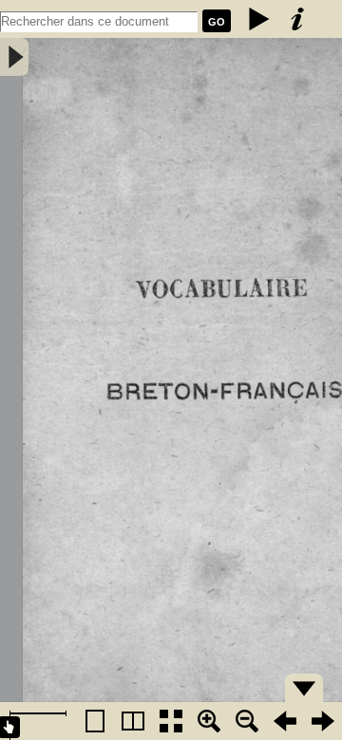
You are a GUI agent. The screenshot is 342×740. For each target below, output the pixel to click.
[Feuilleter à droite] (323, 721)
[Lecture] (259, 19)
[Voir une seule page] (95, 721)
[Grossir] (209, 721)
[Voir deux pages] (133, 721)
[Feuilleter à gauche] (285, 721)
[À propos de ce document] (297, 19)
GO (216, 22)
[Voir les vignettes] (171, 721)
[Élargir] (247, 721)
